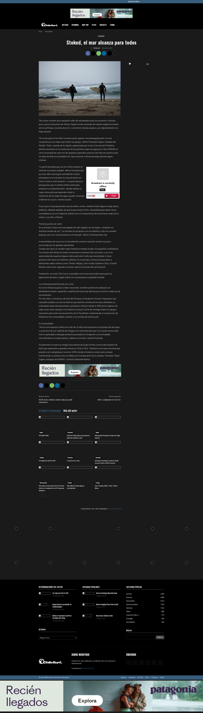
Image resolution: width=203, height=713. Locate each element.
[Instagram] (147, 1)
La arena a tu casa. (73, 461)
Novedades (101, 36)
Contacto (103, 25)
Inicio (40, 32)
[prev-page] (40, 495)
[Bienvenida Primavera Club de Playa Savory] (108, 425)
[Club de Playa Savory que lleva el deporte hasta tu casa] (79, 425)
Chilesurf (97, 48)
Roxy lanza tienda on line (104, 616)
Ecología (70, 483)
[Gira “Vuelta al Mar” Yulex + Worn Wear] (108, 475)
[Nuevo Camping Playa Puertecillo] (88, 606)
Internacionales (43, 483)
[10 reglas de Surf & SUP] (51, 450)
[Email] (109, 53)
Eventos (41, 432)
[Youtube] (162, 1)
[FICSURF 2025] (51, 425)
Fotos (94, 25)
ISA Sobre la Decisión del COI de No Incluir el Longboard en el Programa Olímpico (51, 488)
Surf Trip (85, 25)
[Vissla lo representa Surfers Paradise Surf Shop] (45, 618)
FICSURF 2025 (44, 435)
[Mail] (154, 1)
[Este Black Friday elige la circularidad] (79, 475)
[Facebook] (143, 1)
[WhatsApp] (98, 53)
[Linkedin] (151, 1)
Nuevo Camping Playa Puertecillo (107, 605)
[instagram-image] (16, 528)
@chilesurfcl (114, 509)
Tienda (112, 25)
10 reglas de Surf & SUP (47, 461)
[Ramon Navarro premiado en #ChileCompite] (43, 607)
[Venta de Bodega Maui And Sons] (88, 596)
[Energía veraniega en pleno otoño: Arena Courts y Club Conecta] (108, 450)
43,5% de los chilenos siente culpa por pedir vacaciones (55, 401)
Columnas (75, 25)
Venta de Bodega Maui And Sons (106, 593)
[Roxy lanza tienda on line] (87, 619)
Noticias (65, 25)
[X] (158, 1)
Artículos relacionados (50, 410)
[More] (115, 53)
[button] (161, 25)
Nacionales (70, 432)
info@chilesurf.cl (88, 668)
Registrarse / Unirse (133, 1)
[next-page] (44, 495)
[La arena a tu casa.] (79, 450)
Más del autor (70, 410)
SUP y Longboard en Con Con (109, 400)
